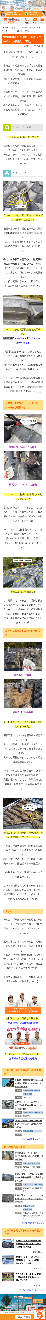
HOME (5, 27)
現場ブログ (16, 27)
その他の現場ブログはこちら (31, 1290)
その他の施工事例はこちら (32, 1139)
